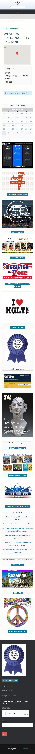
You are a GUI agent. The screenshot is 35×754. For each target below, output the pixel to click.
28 (13, 114)
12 (17, 121)
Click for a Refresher (17, 448)
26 (4, 114)
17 (8, 125)
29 (17, 114)
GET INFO (17, 593)
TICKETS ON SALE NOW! (17, 194)
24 (8, 129)
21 (26, 125)
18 (13, 125)
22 (31, 125)
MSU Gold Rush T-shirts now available (17, 524)
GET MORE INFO (17, 258)
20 (22, 125)
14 (26, 121)
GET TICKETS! (17, 232)
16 (4, 125)
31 (26, 114)
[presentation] (15, 713)
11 (13, 121)
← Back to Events (11, 29)
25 (13, 129)
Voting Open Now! (10, 680)
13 (22, 121)
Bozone (25, 749)
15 (31, 121)
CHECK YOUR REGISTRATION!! (17, 507)
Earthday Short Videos (17, 475)
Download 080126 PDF (17, 632)
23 (4, 129)
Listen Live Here (17, 328)
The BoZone (17, 3)
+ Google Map (10, 69)
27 (8, 114)
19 (17, 125)
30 (22, 114)
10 (8, 121)
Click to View (17, 565)
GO (4, 734)
